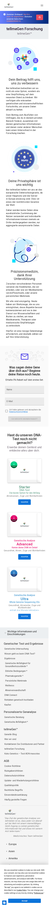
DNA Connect (10, 705)
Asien (12, 861)
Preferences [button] (38, 893)
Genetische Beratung (14, 727)
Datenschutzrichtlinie (18, 412)
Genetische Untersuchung (16, 659)
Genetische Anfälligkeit (15, 732)
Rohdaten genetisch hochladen (18, 710)
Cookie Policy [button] (22, 890)
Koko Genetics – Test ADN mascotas (22, 764)
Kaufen (7, 715)
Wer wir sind (10, 749)
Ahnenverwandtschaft (15, 700)
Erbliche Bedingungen (15, 681)
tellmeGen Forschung (14, 759)
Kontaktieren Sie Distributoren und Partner (24, 754)
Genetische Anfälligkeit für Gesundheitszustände (17, 675)
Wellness (9, 695)
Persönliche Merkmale (16, 691)
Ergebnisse (9, 668)
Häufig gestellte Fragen (15, 810)
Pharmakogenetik (13, 686)
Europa (12, 854)
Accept (24, 901)
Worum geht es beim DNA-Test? (19, 664)
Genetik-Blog (10, 744)
